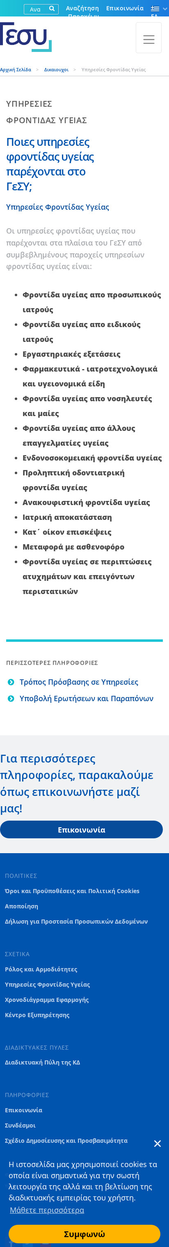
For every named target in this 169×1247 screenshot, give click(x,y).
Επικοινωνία (125, 8)
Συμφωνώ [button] (84, 1234)
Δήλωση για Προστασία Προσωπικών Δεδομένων (76, 921)
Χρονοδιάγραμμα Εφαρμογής (47, 1000)
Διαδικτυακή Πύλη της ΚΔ (42, 1062)
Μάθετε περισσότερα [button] (47, 1210)
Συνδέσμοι (20, 1125)
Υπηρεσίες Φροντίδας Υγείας (57, 207)
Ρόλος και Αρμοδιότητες (41, 969)
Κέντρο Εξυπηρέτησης (37, 1015)
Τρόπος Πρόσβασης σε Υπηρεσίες (79, 682)
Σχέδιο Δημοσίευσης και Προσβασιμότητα (66, 1140)
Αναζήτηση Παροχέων (82, 12)
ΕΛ (154, 16)
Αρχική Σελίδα (16, 69)
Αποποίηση (21, 906)
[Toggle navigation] (149, 37)
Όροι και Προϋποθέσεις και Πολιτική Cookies (72, 891)
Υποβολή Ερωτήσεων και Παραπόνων (86, 698)
